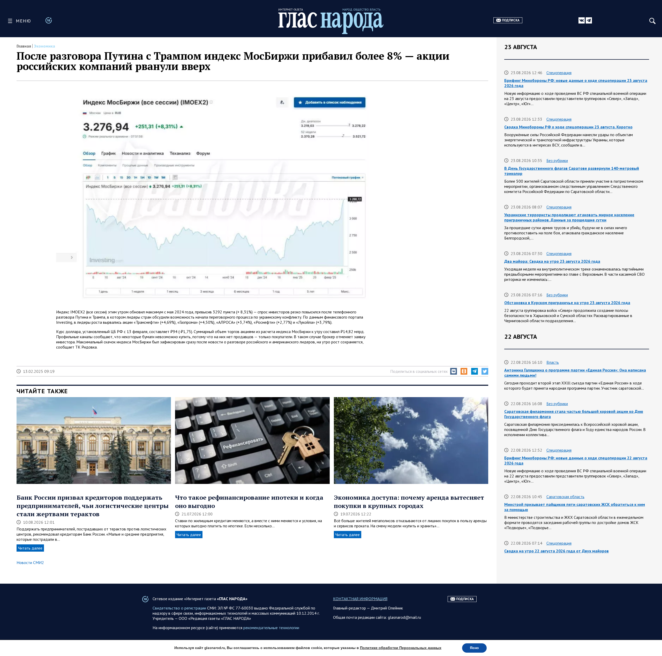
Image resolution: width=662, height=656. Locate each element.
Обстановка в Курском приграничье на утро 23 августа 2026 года (567, 302)
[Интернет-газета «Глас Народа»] (331, 23)
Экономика (44, 46)
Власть (552, 362)
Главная (24, 46)
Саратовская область (565, 496)
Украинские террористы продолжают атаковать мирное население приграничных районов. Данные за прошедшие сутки (569, 217)
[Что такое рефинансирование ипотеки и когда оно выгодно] (252, 441)
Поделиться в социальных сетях (419, 371)
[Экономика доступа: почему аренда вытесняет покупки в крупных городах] (411, 441)
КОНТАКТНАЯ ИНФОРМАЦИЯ (360, 598)
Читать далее (30, 548)
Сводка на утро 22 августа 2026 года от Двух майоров (556, 550)
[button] (453, 371)
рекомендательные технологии (271, 627)
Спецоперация (558, 72)
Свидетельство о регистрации (179, 608)
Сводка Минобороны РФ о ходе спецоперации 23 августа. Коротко (568, 126)
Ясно (474, 647)
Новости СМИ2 (30, 562)
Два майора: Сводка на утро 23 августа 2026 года (552, 261)
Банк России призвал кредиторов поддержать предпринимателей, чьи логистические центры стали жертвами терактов (93, 505)
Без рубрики (557, 160)
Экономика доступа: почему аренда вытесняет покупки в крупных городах (409, 501)
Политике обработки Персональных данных (400, 647)
